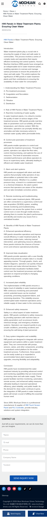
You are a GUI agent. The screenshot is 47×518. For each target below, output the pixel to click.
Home (5, 11)
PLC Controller (18, 408)
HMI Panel (8, 40)
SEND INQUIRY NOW (24, 478)
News (12, 11)
